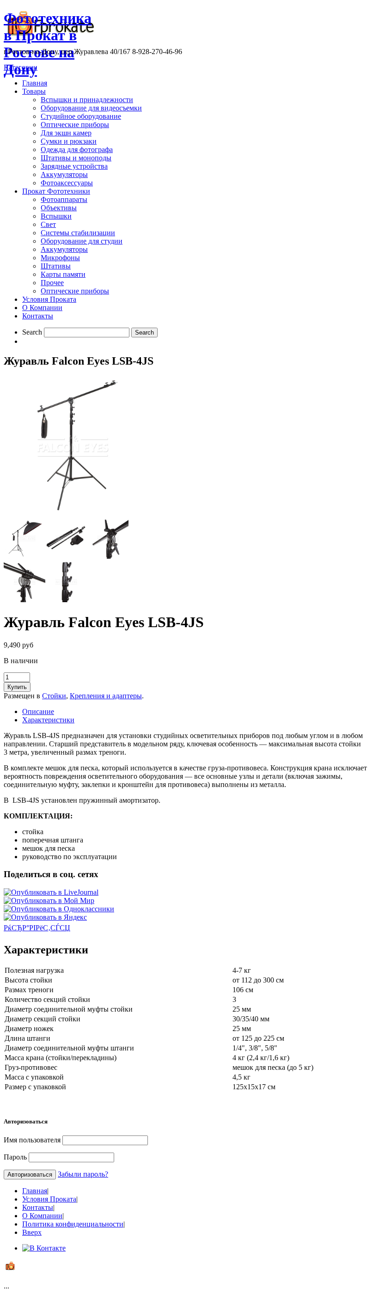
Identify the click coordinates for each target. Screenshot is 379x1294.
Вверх (32, 1232)
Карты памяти (63, 274)
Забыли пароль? (83, 1174)
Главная (34, 83)
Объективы (59, 208)
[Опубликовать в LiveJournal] (51, 892)
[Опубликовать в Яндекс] (45, 917)
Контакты (37, 316)
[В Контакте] (44, 1248)
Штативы (56, 266)
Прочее (52, 283)
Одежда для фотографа (77, 149)
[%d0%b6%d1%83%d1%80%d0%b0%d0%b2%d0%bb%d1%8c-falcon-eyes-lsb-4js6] (66, 600)
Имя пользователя (32, 1140)
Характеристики (48, 720)
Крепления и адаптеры (106, 696)
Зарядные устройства (74, 166)
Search (32, 332)
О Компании (42, 307)
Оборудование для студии (81, 241)
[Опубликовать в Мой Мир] (49, 900)
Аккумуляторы (64, 174)
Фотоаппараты (64, 199)
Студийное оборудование (81, 116)
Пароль (15, 1157)
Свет (48, 224)
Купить (17, 687)
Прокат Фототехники (56, 191)
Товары (34, 91)
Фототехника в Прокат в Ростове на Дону (48, 44)
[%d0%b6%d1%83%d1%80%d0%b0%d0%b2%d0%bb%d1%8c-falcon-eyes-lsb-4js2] (24, 556)
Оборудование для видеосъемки (91, 108)
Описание (38, 711)
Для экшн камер (66, 133)
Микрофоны (60, 258)
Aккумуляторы (64, 249)
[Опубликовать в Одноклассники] (59, 909)
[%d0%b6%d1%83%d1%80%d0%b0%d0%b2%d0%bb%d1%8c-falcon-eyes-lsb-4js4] (107, 556)
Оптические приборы (75, 124)
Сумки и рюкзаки (69, 141)
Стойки (54, 696)
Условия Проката (49, 299)
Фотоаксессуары (67, 183)
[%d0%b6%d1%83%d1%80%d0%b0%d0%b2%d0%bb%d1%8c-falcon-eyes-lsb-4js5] (24, 600)
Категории (20, 67)
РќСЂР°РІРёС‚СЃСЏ (37, 928)
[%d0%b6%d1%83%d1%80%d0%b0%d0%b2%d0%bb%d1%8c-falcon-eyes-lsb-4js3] (66, 556)
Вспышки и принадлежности (87, 100)
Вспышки (56, 216)
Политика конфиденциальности (72, 1224)
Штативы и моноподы (76, 158)
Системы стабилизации (78, 233)
